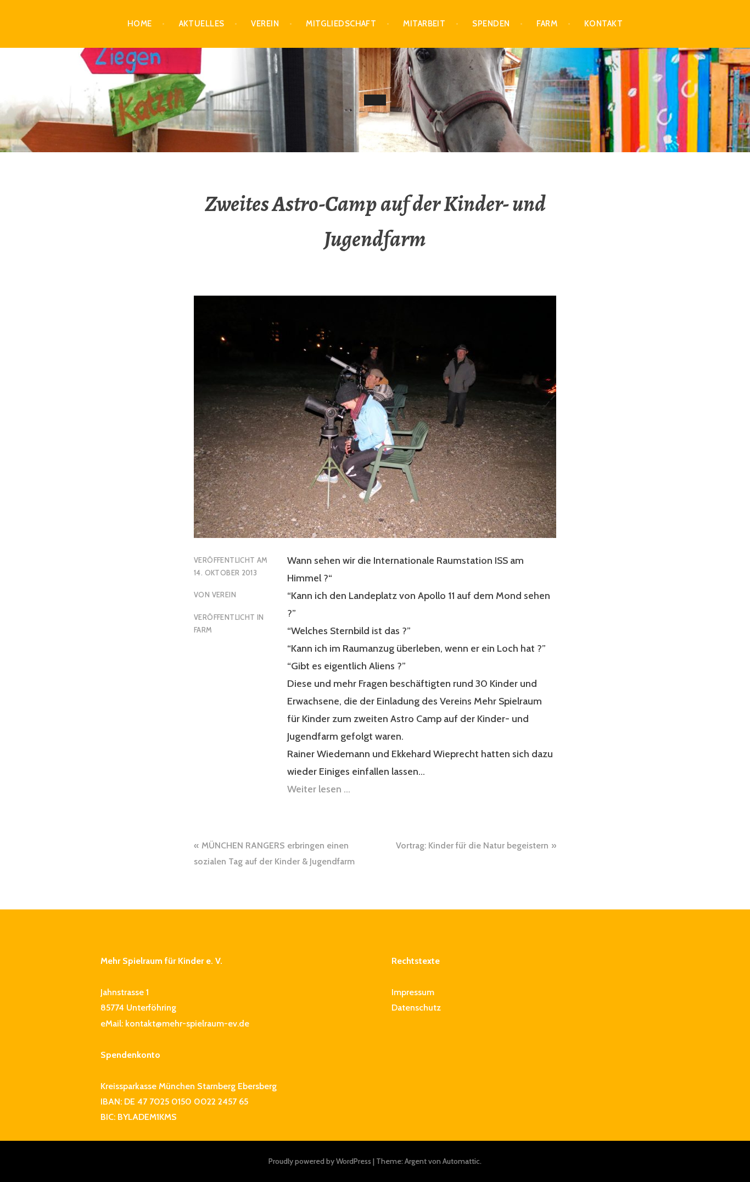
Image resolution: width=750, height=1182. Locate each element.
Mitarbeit (424, 24)
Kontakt (603, 24)
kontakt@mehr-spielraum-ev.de (187, 1023)
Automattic (461, 1161)
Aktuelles (202, 24)
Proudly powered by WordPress (319, 1161)
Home (139, 24)
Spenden (491, 24)
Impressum (412, 992)
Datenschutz (416, 1007)
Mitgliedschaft (341, 24)
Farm (546, 24)
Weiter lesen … (318, 789)
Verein (265, 24)
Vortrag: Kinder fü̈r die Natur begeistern (472, 845)
